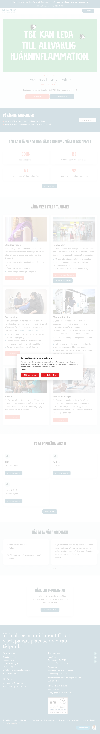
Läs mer (23, 369)
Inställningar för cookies (70, 374)
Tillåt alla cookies (30, 375)
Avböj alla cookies (50, 375)
